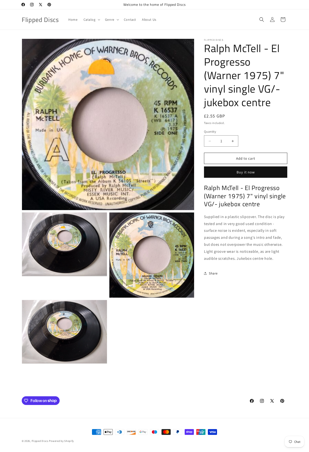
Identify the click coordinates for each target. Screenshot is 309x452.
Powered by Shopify (61, 441)
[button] (91, 19)
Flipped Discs (40, 441)
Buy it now (246, 172)
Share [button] (213, 273)
